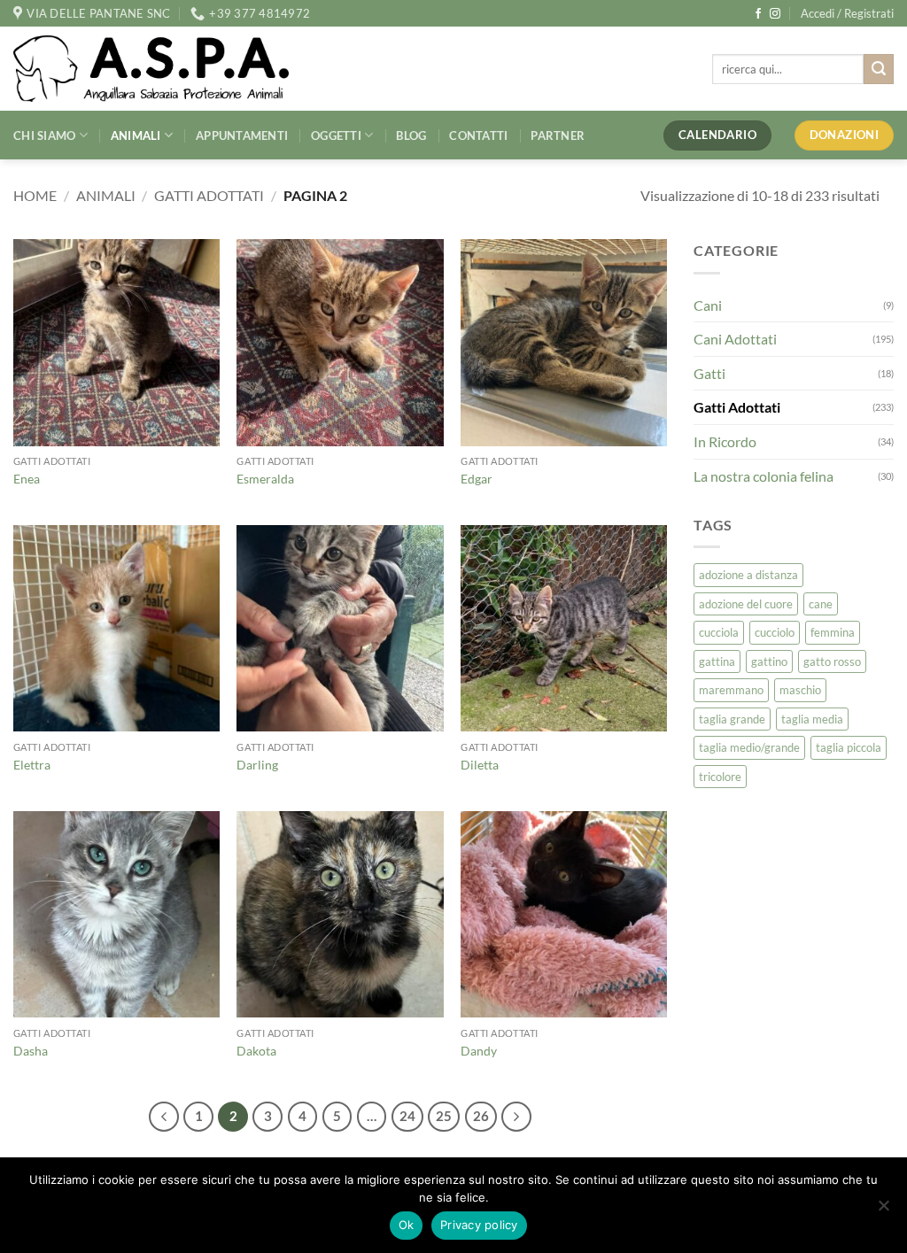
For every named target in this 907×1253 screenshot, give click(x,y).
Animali (136, 135)
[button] (847, 13)
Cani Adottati (735, 338)
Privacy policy (479, 1225)
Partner (558, 135)
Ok (407, 1225)
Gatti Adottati (209, 195)
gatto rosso (832, 661)
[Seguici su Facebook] (758, 14)
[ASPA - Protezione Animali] (178, 69)
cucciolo (775, 632)
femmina (832, 632)
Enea (26, 478)
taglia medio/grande (749, 747)
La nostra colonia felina (763, 476)
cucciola (719, 632)
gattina (717, 661)
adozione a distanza (748, 575)
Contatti (478, 135)
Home (35, 195)
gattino (769, 661)
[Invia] (879, 69)
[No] (883, 1210)
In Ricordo (725, 441)
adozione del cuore (746, 604)
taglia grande (732, 719)
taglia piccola (848, 747)
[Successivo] (516, 1117)
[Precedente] (164, 1117)
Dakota (256, 1050)
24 (407, 1116)
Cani (708, 305)
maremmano (731, 690)
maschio (800, 690)
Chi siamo (44, 135)
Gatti (709, 373)
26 (481, 1116)
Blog (411, 135)
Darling (257, 764)
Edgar (476, 478)
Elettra (31, 764)
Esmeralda (265, 478)
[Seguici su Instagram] (775, 14)
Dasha (30, 1050)
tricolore (720, 777)
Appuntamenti (242, 135)
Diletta (480, 764)
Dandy (479, 1050)
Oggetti (336, 135)
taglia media (812, 719)
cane (821, 604)
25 (444, 1116)
